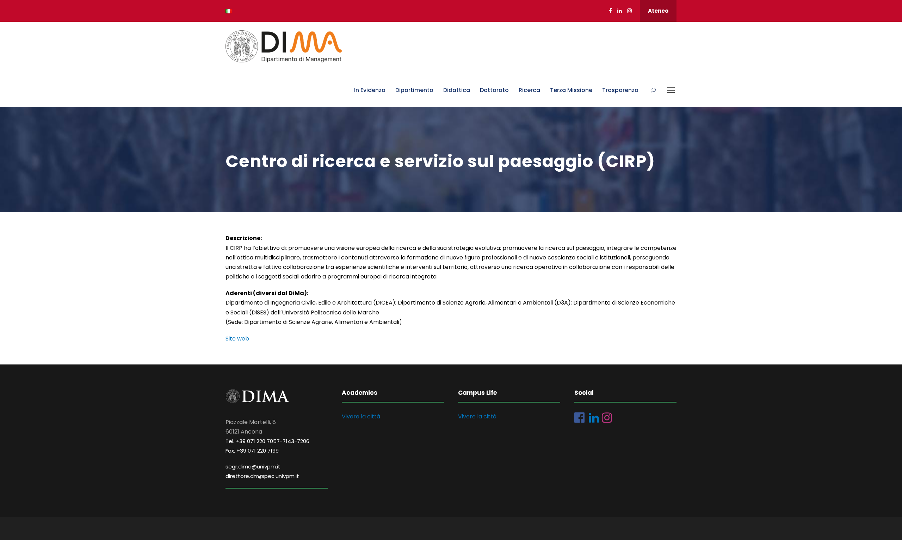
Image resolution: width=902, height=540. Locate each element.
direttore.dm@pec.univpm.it (262, 476)
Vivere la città (361, 416)
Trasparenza (620, 90)
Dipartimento (414, 90)
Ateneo (658, 10)
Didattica (456, 90)
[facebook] (610, 10)
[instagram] (629, 10)
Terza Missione (571, 90)
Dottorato (494, 90)
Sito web (237, 339)
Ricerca (529, 90)
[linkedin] (619, 10)
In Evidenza (369, 90)
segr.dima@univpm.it (253, 466)
